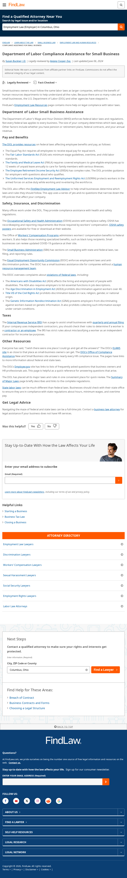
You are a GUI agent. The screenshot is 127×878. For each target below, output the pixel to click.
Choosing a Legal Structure (27, 708)
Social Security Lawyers (16, 585)
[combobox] (48, 669)
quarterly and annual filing (108, 322)
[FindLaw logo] (17, 5)
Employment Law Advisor (50, 189)
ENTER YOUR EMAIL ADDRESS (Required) (24, 775)
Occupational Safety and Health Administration (34, 221)
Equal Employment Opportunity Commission (33, 260)
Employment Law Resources (30, 105)
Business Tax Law (15, 516)
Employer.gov (22, 366)
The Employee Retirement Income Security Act (32, 170)
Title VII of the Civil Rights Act (22, 293)
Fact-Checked (46, 82)
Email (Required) (13, 474)
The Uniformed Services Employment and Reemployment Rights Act (45, 178)
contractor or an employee (20, 330)
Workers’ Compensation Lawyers (22, 565)
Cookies (45, 869)
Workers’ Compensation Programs (38, 235)
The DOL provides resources (19, 144)
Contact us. (15, 762)
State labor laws (11, 387)
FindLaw (6, 42)
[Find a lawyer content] (121, 822)
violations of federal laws (61, 275)
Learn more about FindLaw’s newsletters (24, 491)
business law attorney (107, 409)
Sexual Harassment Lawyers (19, 575)
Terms (5, 869)
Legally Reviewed (18, 82)
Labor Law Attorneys (15, 606)
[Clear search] (86, 669)
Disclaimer (30, 869)
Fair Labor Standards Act (24, 154)
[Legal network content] (121, 852)
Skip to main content (63, 3)
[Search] (121, 4)
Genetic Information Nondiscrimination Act (35, 301)
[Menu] (4, 5)
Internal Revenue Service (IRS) (24, 322)
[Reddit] (48, 801)
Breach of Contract (21, 697)
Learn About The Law (23, 42)
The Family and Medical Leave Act (24, 162)
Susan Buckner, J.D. (16, 61)
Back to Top (65, 726)
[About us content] (121, 812)
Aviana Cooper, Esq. (60, 61)
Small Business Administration (25, 250)
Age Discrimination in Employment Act (32, 289)
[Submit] (118, 480)
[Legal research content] (121, 842)
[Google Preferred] (59, 801)
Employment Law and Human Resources (78, 42)
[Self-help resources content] (121, 832)
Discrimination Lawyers (17, 554)
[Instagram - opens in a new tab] (38, 801)
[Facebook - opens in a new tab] (5, 801)
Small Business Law (46, 42)
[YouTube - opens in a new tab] (16, 801)
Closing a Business (15, 522)
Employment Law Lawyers (18, 544)
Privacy (17, 869)
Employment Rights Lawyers (19, 596)
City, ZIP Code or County (22, 663)
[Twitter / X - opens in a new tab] (27, 801)
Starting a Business (16, 511)
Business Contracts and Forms (29, 703)
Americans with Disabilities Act (28, 281)
